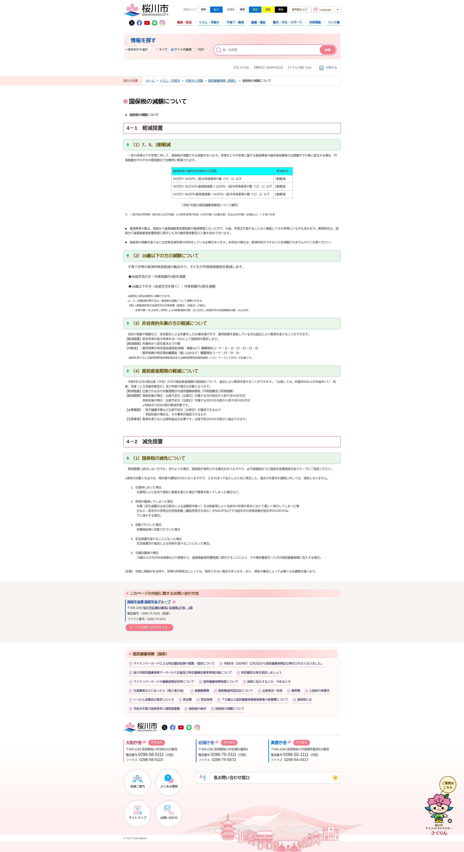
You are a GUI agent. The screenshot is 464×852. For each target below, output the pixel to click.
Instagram (162, 23)
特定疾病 (206, 699)
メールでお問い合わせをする (148, 627)
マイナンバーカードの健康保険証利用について (163, 681)
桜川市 (140, 727)
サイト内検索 (183, 49)
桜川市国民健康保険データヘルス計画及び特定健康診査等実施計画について (182, 672)
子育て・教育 (235, 22)
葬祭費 (295, 690)
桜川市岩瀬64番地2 (155, 607)
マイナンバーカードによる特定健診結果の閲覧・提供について (174, 663)
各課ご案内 (137, 786)
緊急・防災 (184, 22)
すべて (163, 49)
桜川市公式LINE (154, 23)
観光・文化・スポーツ (287, 22)
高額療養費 (202, 690)
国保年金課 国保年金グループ (149, 602)
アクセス (156, 742)
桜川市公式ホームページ (146, 10)
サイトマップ (137, 817)
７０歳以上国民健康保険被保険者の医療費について (254, 699)
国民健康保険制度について (220, 681)
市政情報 (315, 22)
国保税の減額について (229, 708)
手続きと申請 (194, 80)
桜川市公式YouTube (147, 23)
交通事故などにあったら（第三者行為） (159, 690)
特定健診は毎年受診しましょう (261, 672)
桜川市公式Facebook (139, 23)
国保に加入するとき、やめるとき (269, 681)
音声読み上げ (299, 9)
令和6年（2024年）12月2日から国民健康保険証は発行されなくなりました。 (274, 663)
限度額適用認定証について (235, 690)
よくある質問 (169, 786)
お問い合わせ (169, 817)
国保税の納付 (197, 708)
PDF (201, 49)
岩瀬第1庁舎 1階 (181, 607)
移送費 (187, 699)
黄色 (268, 9)
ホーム (150, 80)
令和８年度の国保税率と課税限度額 (156, 708)
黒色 (280, 9)
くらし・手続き (209, 22)
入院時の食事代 (319, 690)
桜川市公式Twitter (131, 23)
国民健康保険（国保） (222, 80)
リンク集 (334, 22)
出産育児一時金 (272, 690)
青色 (255, 9)
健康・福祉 (258, 22)
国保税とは (304, 699)
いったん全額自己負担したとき (153, 699)
